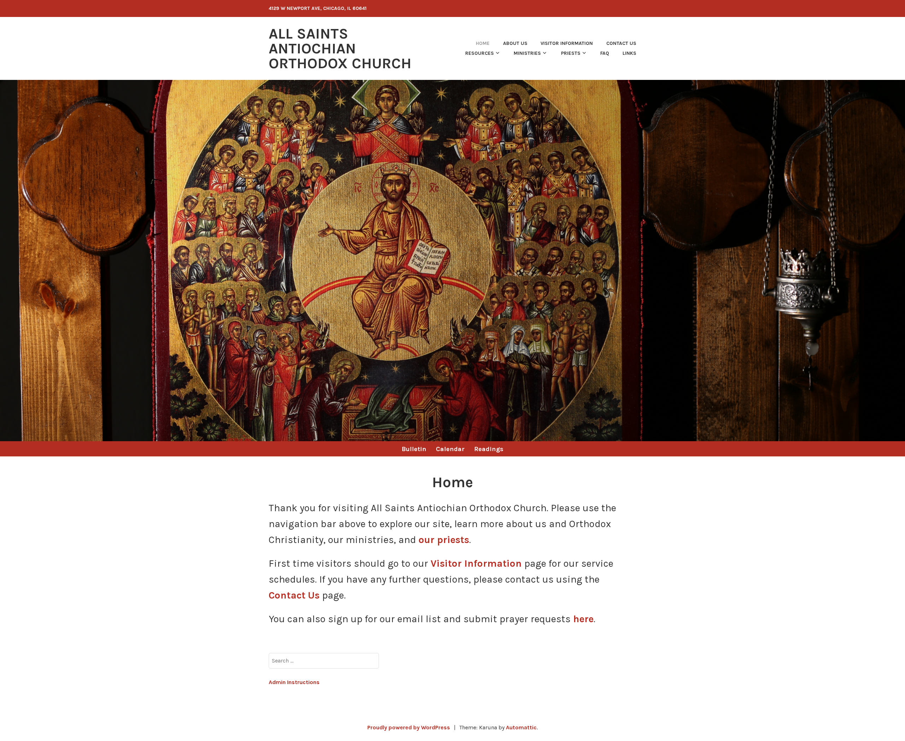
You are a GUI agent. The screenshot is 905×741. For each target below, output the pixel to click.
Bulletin (414, 449)
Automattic (521, 727)
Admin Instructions (294, 682)
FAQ (604, 53)
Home (483, 43)
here (583, 619)
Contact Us (621, 43)
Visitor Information (567, 43)
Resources (479, 53)
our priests (444, 539)
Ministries (527, 53)
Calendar (450, 449)
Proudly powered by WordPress (408, 727)
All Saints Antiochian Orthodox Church (340, 48)
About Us (515, 43)
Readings (488, 449)
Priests (570, 53)
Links (629, 53)
